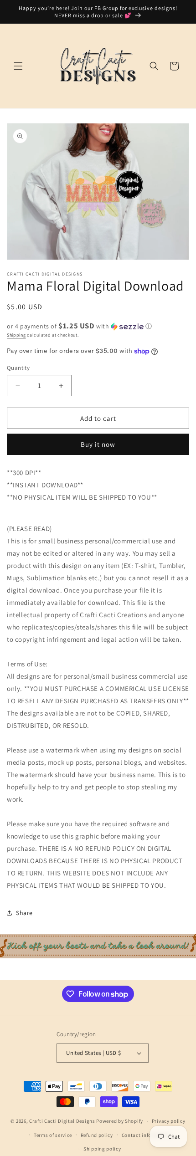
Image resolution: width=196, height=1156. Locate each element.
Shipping (16, 335)
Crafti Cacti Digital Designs (62, 1121)
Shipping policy (102, 1149)
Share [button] (24, 913)
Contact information (146, 1135)
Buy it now (98, 444)
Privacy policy (169, 1121)
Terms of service (53, 1135)
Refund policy (97, 1135)
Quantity (18, 368)
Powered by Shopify (119, 1121)
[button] (18, 66)
